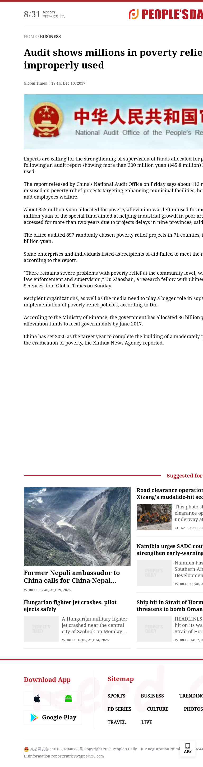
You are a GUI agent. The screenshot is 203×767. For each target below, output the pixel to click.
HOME (30, 36)
